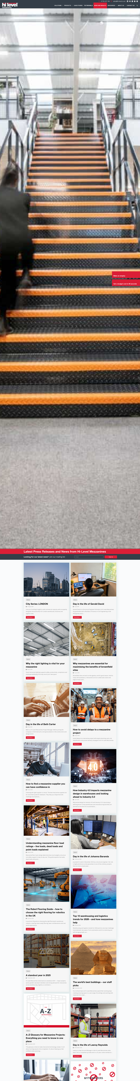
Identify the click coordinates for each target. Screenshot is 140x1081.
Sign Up (111, 557)
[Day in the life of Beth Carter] (46, 700)
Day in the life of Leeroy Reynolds (90, 1045)
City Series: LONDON (37, 604)
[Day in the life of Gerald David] (93, 579)
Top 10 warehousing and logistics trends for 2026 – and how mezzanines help (93, 919)
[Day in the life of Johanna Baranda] (93, 832)
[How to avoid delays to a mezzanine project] (93, 705)
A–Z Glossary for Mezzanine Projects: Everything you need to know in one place (45, 1038)
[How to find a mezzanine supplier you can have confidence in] (46, 759)
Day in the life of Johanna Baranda (91, 856)
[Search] (137, 5)
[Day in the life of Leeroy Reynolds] (93, 1020)
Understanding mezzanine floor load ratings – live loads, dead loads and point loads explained (45, 846)
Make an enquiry (119, 276)
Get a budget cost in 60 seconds (125, 284)
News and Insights (100, 5)
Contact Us (130, 5)
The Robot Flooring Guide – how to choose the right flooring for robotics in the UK (45, 912)
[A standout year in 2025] (46, 951)
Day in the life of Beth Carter (41, 724)
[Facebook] (130, 1)
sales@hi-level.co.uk (119, 1)
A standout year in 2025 (38, 975)
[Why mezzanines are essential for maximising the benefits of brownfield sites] (93, 639)
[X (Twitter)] (132, 1)
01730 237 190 (105, 1)
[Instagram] (134, 1)
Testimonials (88, 5)
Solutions (57, 5)
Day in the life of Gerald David (88, 604)
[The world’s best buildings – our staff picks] (93, 958)
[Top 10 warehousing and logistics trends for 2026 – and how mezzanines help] (93, 891)
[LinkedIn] (127, 1)
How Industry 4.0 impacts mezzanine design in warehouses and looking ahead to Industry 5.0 (92, 793)
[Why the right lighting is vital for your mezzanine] (46, 639)
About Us (121, 5)
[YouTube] (137, 1)
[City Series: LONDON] (46, 579)
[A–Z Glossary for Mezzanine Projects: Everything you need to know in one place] (46, 1010)
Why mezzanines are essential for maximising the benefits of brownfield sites (92, 666)
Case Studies (78, 5)
